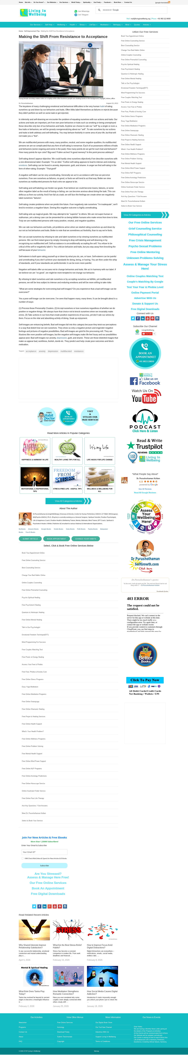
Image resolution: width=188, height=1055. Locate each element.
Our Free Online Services (48, 883)
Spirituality (86, 2)
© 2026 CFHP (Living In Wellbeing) (29, 1051)
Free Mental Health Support (32, 754)
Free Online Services (65, 1022)
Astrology (60, 1027)
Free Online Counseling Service (33, 560)
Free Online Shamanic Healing (33, 709)
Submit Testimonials (64, 1037)
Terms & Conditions (103, 1041)
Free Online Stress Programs (32, 679)
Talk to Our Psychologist (31, 627)
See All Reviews (145, 489)
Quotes (137, 25)
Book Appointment (56, 539)
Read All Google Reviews (145, 493)
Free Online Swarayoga (30, 702)
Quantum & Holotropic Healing (33, 612)
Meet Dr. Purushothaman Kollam (34, 813)
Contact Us (128, 2)
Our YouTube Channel (104, 1027)
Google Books (46, 529)
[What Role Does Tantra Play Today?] (34, 986)
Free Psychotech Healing (31, 605)
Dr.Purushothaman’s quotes (145, 579)
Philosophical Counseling (145, 234)
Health (72, 25)
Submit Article (30, 539)
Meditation (104, 25)
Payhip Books (93, 529)
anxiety (42, 351)
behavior (41, 250)
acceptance (31, 351)
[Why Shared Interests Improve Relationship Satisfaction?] (34, 939)
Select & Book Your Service (32, 821)
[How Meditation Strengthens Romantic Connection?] (68, 986)
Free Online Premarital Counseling (34, 590)
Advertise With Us (145, 298)
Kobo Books (70, 529)
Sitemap (96, 1051)
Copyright (60, 1041)
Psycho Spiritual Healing (31, 598)
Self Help (48, 25)
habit (102, 106)
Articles (146, 25)
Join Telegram (83, 15)
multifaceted (66, 351)
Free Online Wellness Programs (33, 739)
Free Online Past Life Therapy (33, 798)
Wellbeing (61, 25)
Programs (22, 1027)
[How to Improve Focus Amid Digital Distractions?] (102, 939)
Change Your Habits (85, 539)
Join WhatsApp (83, 11)
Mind (127, 25)
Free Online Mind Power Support (34, 761)
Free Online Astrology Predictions (34, 776)
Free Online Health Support (32, 724)
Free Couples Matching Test (32, 650)
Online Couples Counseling (32, 583)
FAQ (20, 1041)
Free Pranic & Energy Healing (33, 657)
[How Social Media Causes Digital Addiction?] (102, 986)
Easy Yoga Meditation (30, 687)
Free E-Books (30, 532)
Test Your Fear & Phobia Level (145, 287)
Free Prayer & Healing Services (33, 716)
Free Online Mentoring (145, 252)
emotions (23, 165)
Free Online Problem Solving (32, 746)
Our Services (63, 2)
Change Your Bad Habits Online (33, 575)
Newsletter (23, 1022)
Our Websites (51, 2)
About (21, 1037)
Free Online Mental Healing (32, 620)
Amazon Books (33, 529)
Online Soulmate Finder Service (33, 791)
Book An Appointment (48, 888)
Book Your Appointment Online (33, 553)
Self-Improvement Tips (32, 31)
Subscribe (44, 865)
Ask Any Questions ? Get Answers (35, 806)
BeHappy (117, 25)
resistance (79, 351)
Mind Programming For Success (34, 642)
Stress (82, 25)
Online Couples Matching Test (145, 276)
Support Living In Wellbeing (106, 1037)
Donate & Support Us (145, 303)
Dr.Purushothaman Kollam (150, 585)
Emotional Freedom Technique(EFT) (35, 635)
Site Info (27, 2)
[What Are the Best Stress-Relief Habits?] (68, 939)
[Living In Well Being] (33, 14)
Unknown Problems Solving (145, 258)
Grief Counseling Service (145, 228)
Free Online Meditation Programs (34, 694)
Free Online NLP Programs (32, 769)
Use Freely (97, 2)
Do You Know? (39, 2)
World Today (75, 2)
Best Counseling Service (31, 568)
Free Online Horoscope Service (33, 783)
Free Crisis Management (145, 240)
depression (62, 338)
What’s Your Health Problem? (33, 731)
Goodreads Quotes (162, 591)
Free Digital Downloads (48, 893)
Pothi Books (81, 529)
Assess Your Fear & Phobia (32, 664)
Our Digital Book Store (104, 1022)
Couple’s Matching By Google (145, 281)
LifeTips (92, 25)
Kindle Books (58, 529)
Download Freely (63, 1032)
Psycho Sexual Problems (145, 246)
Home (21, 2)
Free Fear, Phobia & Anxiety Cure (34, 672)
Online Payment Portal (145, 292)
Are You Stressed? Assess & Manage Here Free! (48, 875)
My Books (22, 529)
